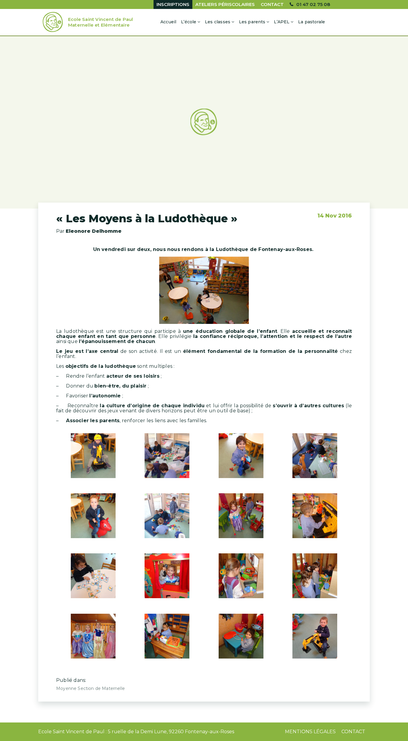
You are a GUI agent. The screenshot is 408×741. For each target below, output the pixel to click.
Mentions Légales (310, 731)
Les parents (252, 22)
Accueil (168, 22)
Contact (272, 4)
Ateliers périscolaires (225, 4)
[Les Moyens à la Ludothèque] (204, 122)
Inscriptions (173, 4)
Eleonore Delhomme (94, 231)
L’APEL (281, 22)
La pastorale (311, 22)
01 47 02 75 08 (313, 4)
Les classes (217, 22)
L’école (188, 22)
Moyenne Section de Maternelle (90, 688)
